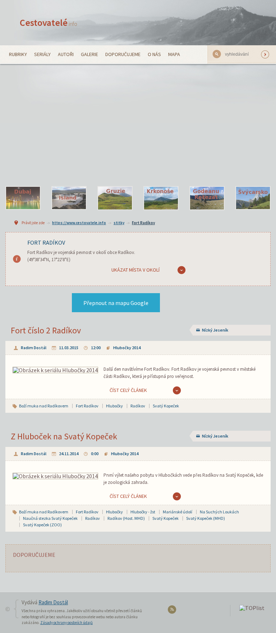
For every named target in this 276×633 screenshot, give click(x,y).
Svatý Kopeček (166, 405)
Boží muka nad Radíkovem (43, 405)
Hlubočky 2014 (127, 347)
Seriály (42, 54)
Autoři (66, 54)
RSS (173, 610)
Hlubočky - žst (142, 511)
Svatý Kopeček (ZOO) (42, 524)
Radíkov (137, 405)
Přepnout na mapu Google (115, 302)
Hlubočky (114, 405)
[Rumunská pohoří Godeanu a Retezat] (207, 198)
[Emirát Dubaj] (23, 198)
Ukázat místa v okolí (135, 270)
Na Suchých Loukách (219, 511)
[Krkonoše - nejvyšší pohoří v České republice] (161, 198)
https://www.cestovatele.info (79, 222)
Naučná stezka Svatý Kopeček (50, 518)
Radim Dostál (33, 347)
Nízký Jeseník (215, 330)
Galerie (89, 54)
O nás (154, 54)
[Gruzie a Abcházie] (115, 198)
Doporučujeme (123, 54)
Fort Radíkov (143, 222)
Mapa (174, 54)
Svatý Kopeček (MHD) (205, 518)
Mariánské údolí (177, 511)
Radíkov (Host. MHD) (126, 518)
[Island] (69, 198)
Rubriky (18, 54)
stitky (119, 222)
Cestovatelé (48, 22)
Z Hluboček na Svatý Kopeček (64, 436)
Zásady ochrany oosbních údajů (66, 622)
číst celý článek (128, 390)
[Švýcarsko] (253, 198)
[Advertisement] (138, 125)
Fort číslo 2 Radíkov (46, 330)
